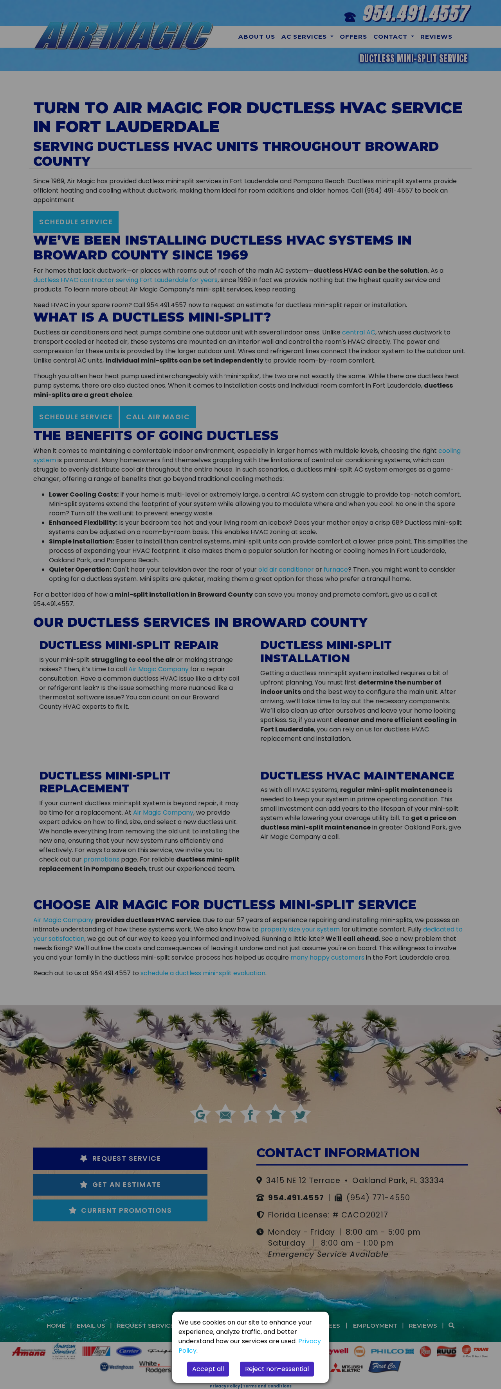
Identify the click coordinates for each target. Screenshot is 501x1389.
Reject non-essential (277, 1368)
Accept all (208, 1368)
